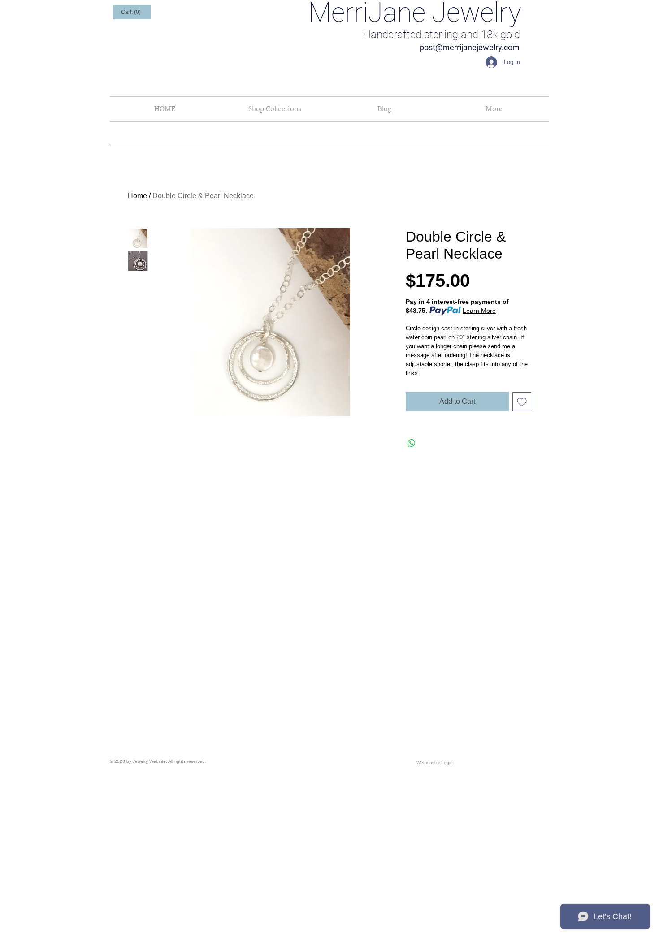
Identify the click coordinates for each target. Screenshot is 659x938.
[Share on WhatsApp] (411, 443)
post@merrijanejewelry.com (470, 47)
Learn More (479, 310)
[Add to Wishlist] (521, 401)
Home (137, 195)
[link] (131, 12)
